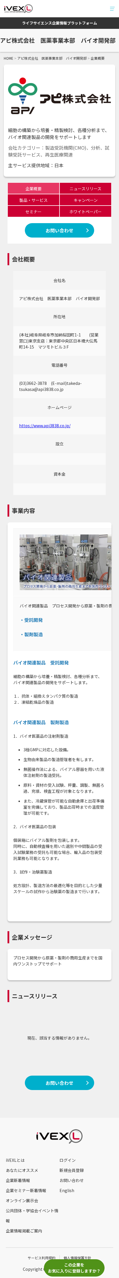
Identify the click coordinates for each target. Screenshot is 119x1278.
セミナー (33, 211)
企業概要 (33, 188)
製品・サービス (33, 200)
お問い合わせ (59, 230)
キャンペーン (86, 200)
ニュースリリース (85, 188)
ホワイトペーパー (85, 211)
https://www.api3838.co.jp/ (44, 425)
